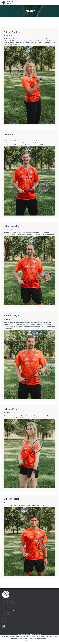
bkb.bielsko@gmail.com (10, 610)
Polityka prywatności (35, 640)
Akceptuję (26, 640)
